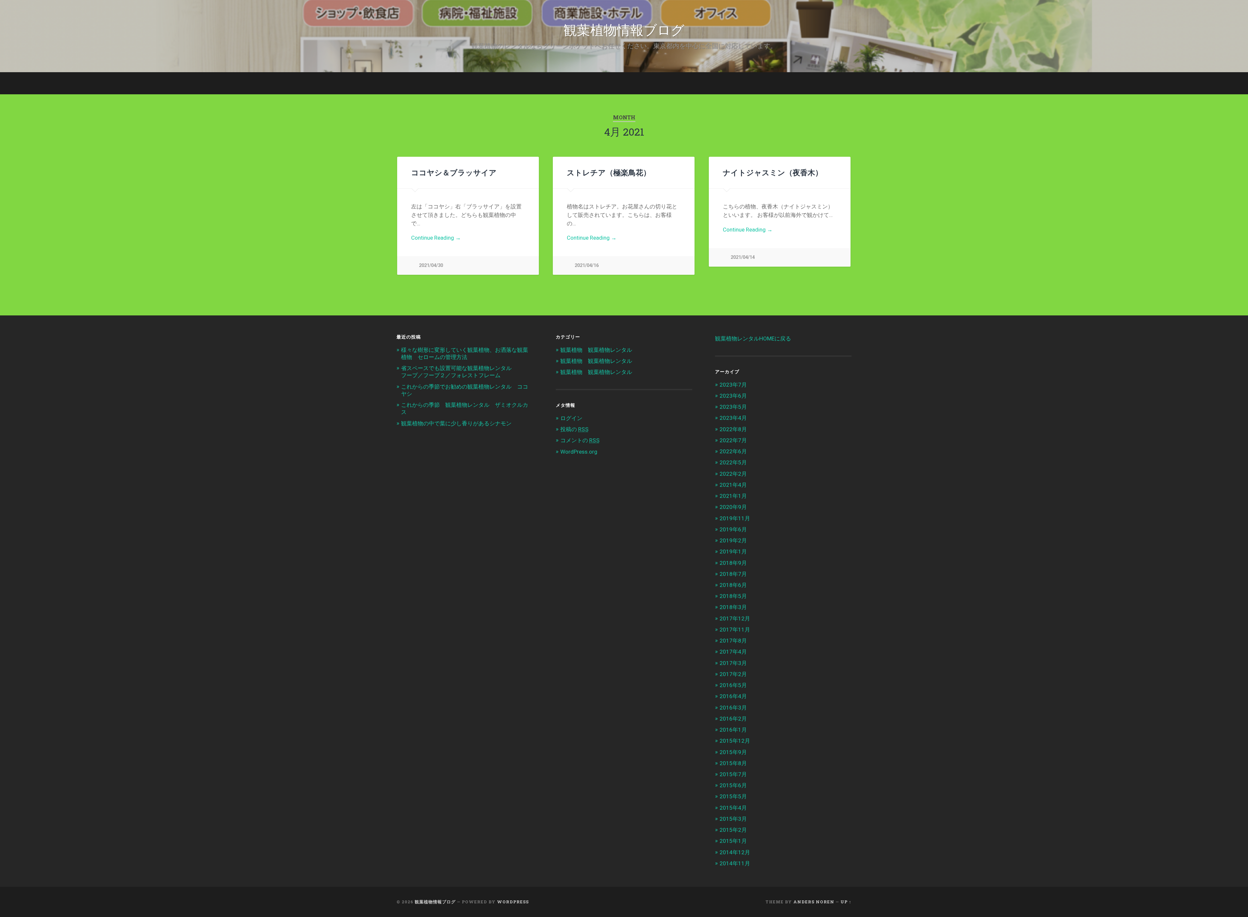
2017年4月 (733, 651)
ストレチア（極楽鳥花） (609, 172)
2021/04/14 (743, 257)
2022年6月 (733, 451)
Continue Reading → (436, 237)
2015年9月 (733, 752)
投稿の (574, 429)
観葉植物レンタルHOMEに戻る (753, 338)
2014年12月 (735, 852)
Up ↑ (846, 901)
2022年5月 (733, 462)
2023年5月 (733, 407)
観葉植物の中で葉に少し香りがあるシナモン (456, 423)
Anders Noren (813, 901)
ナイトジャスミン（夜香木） (773, 172)
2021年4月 (733, 485)
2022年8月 (733, 429)
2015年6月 (733, 785)
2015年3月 (733, 819)
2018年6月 (733, 585)
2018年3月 (733, 607)
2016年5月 (733, 685)
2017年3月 (733, 663)
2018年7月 (733, 574)
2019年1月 (733, 551)
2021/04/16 (587, 265)
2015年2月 (733, 830)
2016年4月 (733, 696)
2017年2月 (733, 674)
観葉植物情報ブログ (624, 29)
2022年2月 (733, 474)
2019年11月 (735, 518)
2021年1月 (733, 496)
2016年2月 (733, 718)
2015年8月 (733, 763)
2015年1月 (733, 841)
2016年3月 (733, 707)
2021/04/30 (431, 265)
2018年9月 (733, 563)
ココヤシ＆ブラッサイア (454, 172)
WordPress (513, 901)
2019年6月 (733, 529)
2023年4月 (733, 418)
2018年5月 (733, 596)
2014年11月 (735, 863)
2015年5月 (733, 796)
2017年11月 (735, 629)
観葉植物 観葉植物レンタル (596, 350)
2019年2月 (733, 540)
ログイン (571, 418)
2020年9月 (733, 507)
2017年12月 (735, 618)
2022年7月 (733, 440)
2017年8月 (733, 640)
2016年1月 (733, 729)
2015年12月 (735, 741)
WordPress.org (578, 451)
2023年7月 (733, 384)
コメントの (580, 440)
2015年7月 (733, 774)
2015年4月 (733, 807)
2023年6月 (733, 395)
